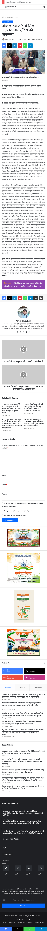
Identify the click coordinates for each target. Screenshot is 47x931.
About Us (12, 923)
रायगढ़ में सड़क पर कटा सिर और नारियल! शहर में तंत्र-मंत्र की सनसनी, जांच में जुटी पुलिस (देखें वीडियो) (22, 722)
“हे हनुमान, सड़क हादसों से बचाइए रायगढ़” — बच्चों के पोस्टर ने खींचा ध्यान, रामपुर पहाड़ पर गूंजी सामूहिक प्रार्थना (11, 408)
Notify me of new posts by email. (15, 515)
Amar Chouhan (9, 39)
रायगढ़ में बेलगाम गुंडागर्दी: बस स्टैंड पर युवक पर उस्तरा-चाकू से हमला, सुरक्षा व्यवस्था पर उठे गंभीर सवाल (34, 423)
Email (4, 485)
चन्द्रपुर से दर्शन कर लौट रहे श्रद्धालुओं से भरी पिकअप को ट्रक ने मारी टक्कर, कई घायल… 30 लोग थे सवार (34, 407)
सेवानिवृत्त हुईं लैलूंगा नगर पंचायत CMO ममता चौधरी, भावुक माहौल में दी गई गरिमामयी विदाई (23, 787)
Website (4, 494)
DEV (28, 919)
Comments (38, 688)
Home (6, 17)
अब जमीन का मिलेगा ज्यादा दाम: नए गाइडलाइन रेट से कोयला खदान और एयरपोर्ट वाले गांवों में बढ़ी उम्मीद (21, 704)
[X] (23, 332)
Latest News (13, 17)
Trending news (7, 854)
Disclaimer (29, 923)
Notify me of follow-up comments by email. (19, 511)
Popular (8, 688)
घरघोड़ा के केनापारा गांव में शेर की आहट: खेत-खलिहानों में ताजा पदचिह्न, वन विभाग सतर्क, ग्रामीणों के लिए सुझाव (22, 714)
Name (4, 475)
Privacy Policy (39, 923)
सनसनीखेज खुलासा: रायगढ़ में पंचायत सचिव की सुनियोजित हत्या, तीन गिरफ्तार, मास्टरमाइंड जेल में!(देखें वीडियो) (23, 696)
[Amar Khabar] (10, 7)
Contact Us (21, 923)
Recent (22, 688)
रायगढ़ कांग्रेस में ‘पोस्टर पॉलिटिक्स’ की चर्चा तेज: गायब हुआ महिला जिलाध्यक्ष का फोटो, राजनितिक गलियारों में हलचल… (23, 779)
